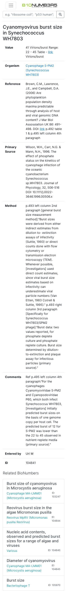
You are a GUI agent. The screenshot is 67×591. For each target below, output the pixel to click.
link (50, 52)
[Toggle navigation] (11, 5)
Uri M (29, 453)
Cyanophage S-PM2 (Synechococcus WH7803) (40, 70)
